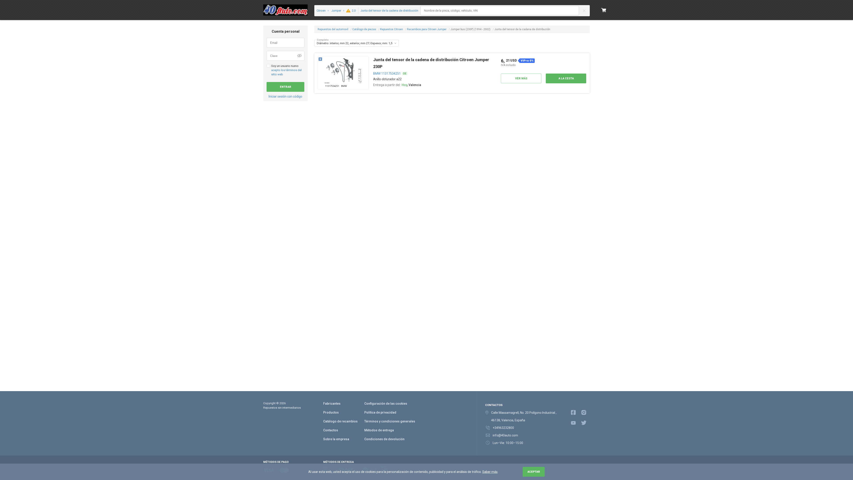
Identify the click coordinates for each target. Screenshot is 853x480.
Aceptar (533, 471)
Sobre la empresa (336, 439)
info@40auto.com (505, 435)
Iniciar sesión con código (285, 96)
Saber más (490, 472)
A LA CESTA (566, 78)
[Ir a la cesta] (603, 10)
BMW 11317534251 (387, 73)
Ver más (521, 78)
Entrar (285, 86)
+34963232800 (503, 428)
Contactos (330, 430)
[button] (395, 43)
